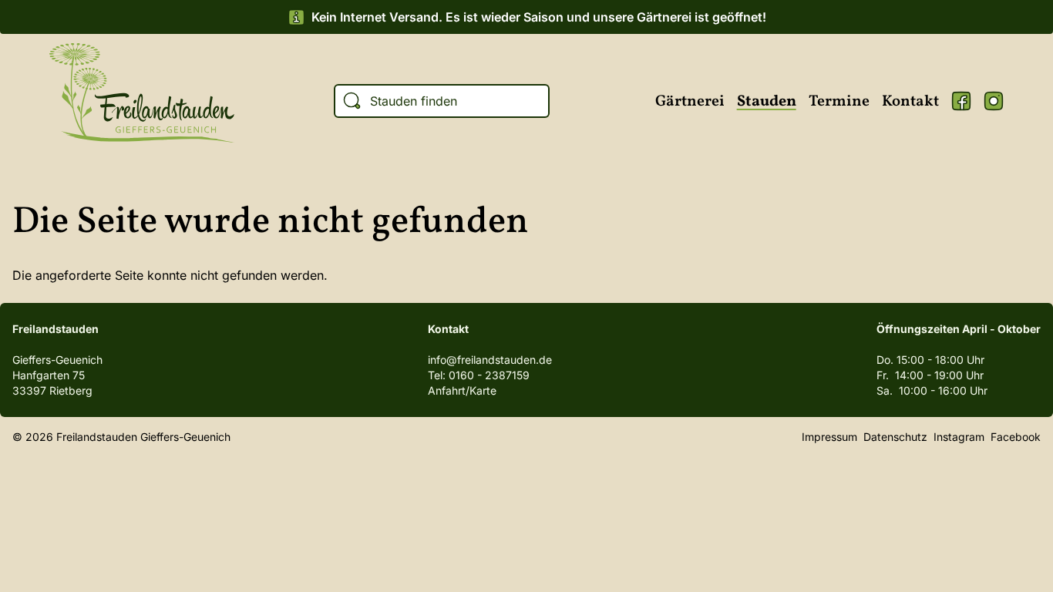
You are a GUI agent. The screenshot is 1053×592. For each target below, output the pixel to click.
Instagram (994, 101)
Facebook (961, 101)
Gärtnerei (690, 102)
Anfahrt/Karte (462, 390)
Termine (839, 102)
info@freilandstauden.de (490, 359)
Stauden (766, 102)
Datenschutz (895, 436)
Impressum (829, 436)
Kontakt (910, 102)
